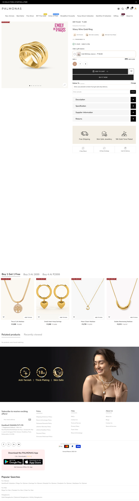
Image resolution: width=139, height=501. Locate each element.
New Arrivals (9, 16)
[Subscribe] (29, 419)
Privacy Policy (75, 426)
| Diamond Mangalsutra (21, 497)
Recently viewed (33, 334)
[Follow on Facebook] (4, 444)
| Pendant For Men (17, 490)
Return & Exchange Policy (44, 420)
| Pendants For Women (64, 483)
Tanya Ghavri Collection (85, 16)
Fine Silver (30, 16)
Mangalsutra (5, 495)
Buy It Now (103, 77)
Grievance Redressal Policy (44, 436)
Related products (11, 334)
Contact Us (74, 420)
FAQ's (72, 416)
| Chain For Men (28, 490)
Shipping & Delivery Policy (44, 417)
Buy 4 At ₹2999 (51, 274)
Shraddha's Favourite (67, 16)
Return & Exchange (76, 433)
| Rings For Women (21, 483)
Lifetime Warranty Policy (43, 427)
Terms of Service (76, 423)
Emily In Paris (53, 16)
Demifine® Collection (8, 483)
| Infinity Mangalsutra (35, 497)
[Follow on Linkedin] (14, 444)
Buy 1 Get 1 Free (11, 274)
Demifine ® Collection (103, 16)
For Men (4, 488)
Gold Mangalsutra (7, 497)
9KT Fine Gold (41, 16)
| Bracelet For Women (49, 483)
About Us (129, 16)
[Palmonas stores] (119, 9)
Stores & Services (111, 426)
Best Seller (20, 16)
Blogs (107, 420)
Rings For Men (6, 490)
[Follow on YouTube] (19, 444)
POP (122, 16)
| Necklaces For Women (79, 483)
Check (133, 92)
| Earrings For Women (35, 483)
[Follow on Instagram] (9, 444)
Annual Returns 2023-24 (69, 451)
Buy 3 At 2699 (31, 274)
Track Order (74, 430)
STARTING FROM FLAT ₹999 (73, 2)
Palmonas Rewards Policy (44, 423)
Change (133, 83)
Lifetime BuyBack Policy (43, 430)
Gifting (116, 16)
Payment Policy (40, 433)
